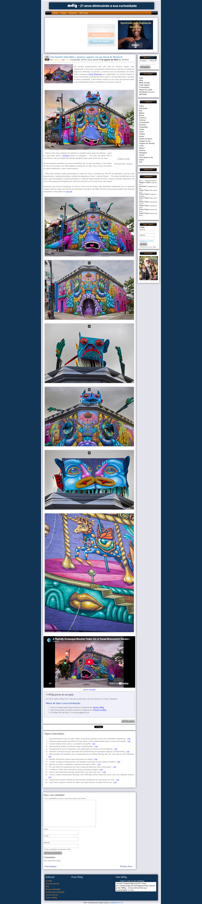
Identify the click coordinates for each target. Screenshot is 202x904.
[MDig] (72, 5)
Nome (45, 829)
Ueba (141, 78)
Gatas (141, 132)
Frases (63, 13)
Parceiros (73, 13)
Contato (49, 881)
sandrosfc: (143, 186)
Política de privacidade (55, 892)
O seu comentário (64, 798)
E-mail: (46, 836)
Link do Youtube (89, 689)
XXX (140, 162)
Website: (46, 843)
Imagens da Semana (147, 143)
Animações (143, 108)
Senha (142, 235)
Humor (141, 136)
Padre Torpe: (144, 190)
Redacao (57, 59)
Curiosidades (144, 122)
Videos (141, 160)
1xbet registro (144, 85)
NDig (141, 80)
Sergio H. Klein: (145, 182)
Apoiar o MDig (98, 707)
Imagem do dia (145, 141)
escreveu (65, 156)
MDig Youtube (144, 83)
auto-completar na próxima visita (58, 849)
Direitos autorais (52, 884)
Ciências (142, 120)
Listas (141, 146)
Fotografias (143, 127)
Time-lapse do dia (146, 157)
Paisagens (143, 153)
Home (55, 13)
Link (128, 739)
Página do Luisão (145, 90)
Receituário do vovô (146, 92)
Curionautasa (144, 87)
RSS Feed (83, 13)
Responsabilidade (53, 889)
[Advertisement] (67, 35)
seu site (69, 192)
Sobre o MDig (51, 898)
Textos (141, 155)
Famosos (142, 125)
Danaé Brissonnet (95, 74)
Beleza (141, 113)
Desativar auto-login (148, 247)
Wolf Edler (143, 94)
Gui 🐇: (141, 180)
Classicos (142, 118)
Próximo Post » (126, 866)
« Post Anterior (50, 866)
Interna (150, 57)
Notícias (142, 150)
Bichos (141, 115)
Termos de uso (52, 895)
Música (141, 148)
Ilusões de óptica (145, 139)
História (142, 134)
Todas (141, 106)
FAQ (47, 886)
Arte (67, 59)
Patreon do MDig (99, 710)
